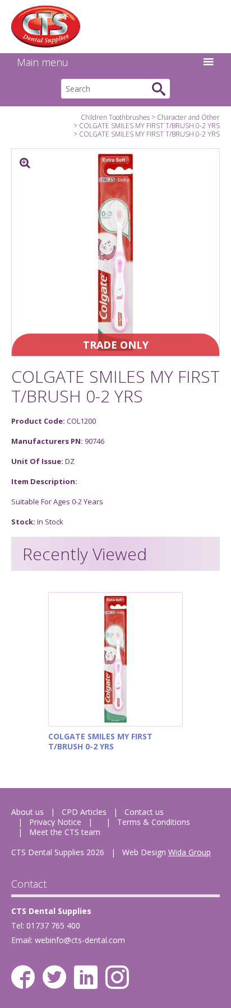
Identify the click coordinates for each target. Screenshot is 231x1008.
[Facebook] (23, 977)
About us (27, 812)
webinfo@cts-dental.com (80, 940)
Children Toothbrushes (115, 117)
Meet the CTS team (64, 832)
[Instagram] (117, 977)
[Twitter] (54, 977)
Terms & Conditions (153, 822)
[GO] (158, 89)
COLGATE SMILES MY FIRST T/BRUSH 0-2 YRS (149, 125)
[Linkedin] (86, 977)
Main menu (42, 62)
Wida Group (189, 852)
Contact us (144, 812)
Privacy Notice (55, 822)
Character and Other (188, 117)
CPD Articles (84, 812)
